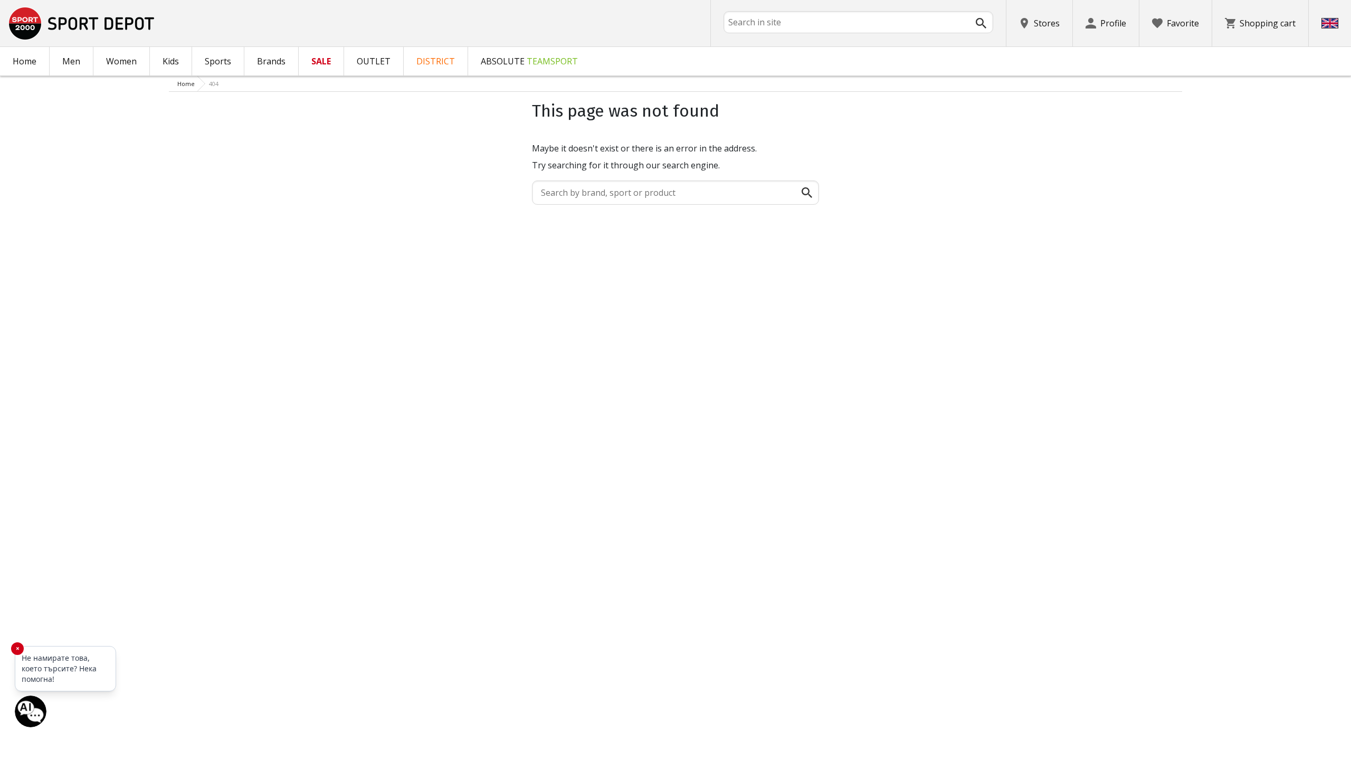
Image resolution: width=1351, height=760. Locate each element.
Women (121, 61)
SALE (321, 61)
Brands (271, 61)
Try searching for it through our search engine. (626, 165)
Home (24, 61)
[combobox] (858, 22)
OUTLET (374, 61)
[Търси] (981, 23)
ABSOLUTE (529, 61)
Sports (218, 61)
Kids (171, 61)
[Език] (1330, 23)
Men (71, 61)
